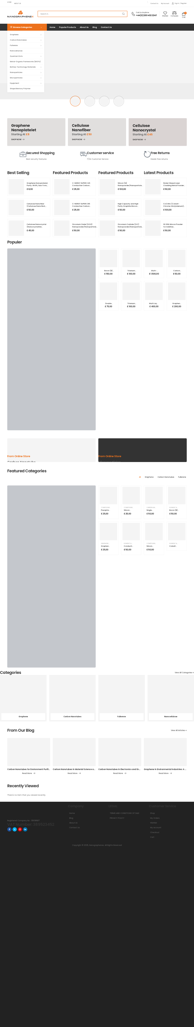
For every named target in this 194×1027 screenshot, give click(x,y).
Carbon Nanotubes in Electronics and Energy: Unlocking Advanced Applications (138, 769)
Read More (27, 773)
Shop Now (16, 140)
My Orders (155, 818)
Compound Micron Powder (134, 507)
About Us (17, 3)
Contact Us (154, 3)
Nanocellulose (16, 51)
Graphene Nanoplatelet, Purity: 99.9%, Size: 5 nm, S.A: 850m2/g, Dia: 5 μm (37, 185)
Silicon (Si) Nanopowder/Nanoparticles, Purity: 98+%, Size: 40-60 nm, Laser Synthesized (130, 187)
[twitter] (15, 829)
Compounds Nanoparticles (112, 507)
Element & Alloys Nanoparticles (136, 543)
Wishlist (153, 822)
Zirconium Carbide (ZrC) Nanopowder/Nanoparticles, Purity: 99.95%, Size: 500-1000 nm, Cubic (130, 228)
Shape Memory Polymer (20, 88)
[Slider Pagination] (75, 101)
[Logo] (20, 14)
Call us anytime (142, 12)
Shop (152, 813)
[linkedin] (25, 829)
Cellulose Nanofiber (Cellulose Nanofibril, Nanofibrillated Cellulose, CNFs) (36, 207)
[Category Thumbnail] (23, 698)
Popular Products (67, 27)
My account (165, 3)
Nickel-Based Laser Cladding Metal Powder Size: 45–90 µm (173, 185)
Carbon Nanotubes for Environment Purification (31, 769)
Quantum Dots (16, 56)
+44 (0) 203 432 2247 (146, 15)
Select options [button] (108, 275)
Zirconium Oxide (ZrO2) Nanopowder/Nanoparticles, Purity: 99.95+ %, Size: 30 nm (85, 226)
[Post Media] (28, 752)
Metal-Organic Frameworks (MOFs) (25, 61)
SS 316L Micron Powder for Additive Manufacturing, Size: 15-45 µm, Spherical (173, 228)
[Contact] (133, 14)
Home (9, 2)
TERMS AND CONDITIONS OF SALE (124, 813)
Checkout (154, 832)
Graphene (14, 34)
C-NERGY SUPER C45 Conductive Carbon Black (81, 185)
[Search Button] (124, 14)
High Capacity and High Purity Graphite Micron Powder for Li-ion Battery (128, 206)
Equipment (14, 83)
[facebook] (9, 829)
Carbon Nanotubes (18, 40)
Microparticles (16, 77)
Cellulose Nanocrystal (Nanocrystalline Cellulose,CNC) (36, 226)
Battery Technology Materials (23, 67)
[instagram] (20, 829)
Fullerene (14, 45)
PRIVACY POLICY (117, 818)
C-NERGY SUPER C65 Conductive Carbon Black (81, 206)
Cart (152, 837)
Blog (95, 27)
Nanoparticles (16, 72)
